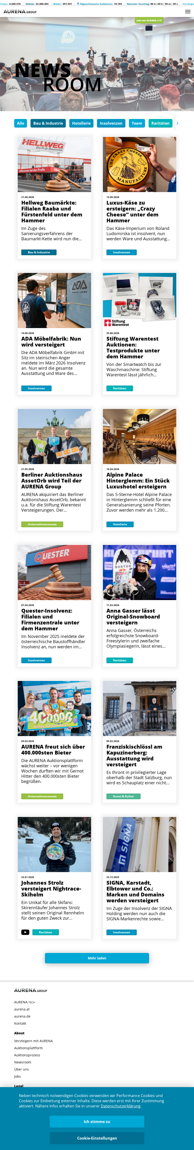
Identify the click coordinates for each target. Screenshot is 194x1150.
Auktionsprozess (27, 1055)
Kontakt (20, 1023)
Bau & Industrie (48, 123)
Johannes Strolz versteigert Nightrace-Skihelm (51, 888)
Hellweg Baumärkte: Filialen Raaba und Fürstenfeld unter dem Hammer (51, 211)
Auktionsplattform (28, 1048)
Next (177, 123)
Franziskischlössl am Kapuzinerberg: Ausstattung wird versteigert (134, 755)
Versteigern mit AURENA (33, 1041)
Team (137, 123)
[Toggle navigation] (187, 11)
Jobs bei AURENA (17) (149, 20)
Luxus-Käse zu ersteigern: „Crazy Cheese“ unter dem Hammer (132, 211)
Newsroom (22, 1062)
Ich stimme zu (97, 1121)
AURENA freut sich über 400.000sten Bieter (53, 749)
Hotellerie (81, 123)
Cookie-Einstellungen (97, 1138)
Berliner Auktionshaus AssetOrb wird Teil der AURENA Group (51, 480)
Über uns (21, 1069)
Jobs (17, 1076)
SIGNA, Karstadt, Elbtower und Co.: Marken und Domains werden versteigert (135, 891)
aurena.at (22, 1009)
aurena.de (22, 1016)
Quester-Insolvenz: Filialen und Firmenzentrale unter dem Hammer (50, 619)
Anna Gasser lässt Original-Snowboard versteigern (133, 616)
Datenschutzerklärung (121, 1106)
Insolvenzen (111, 123)
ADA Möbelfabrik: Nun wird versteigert (51, 341)
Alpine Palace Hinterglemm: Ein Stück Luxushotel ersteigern (138, 480)
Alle (20, 123)
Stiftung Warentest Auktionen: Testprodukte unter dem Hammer (133, 347)
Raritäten (160, 123)
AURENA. (24, 1002)
